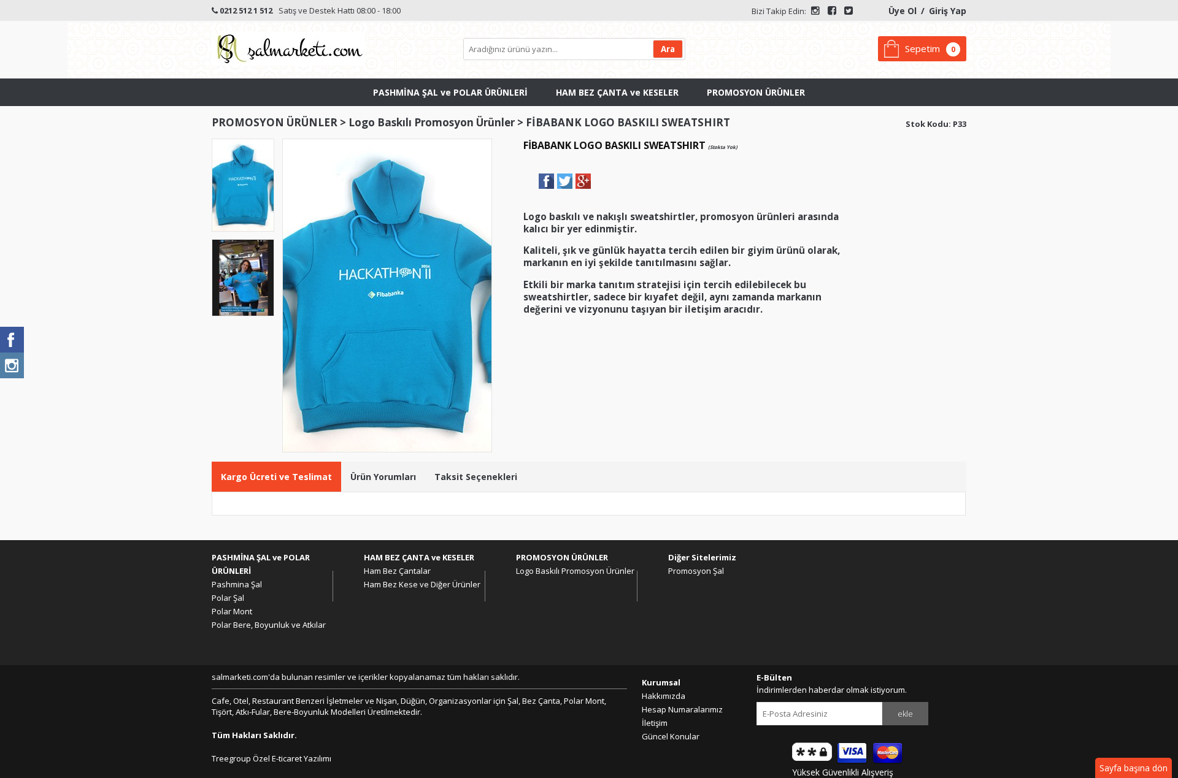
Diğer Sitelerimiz (702, 557)
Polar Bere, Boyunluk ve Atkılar (269, 624)
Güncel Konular (670, 736)
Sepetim (922, 48)
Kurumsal (661, 682)
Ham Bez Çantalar (397, 570)
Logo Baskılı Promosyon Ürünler (431, 122)
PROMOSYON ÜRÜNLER (756, 92)
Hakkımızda (663, 695)
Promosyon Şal (696, 570)
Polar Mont (232, 611)
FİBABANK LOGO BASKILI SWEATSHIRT (628, 122)
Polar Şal (228, 597)
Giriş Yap (947, 11)
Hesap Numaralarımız (682, 709)
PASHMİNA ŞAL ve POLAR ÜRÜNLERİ (450, 92)
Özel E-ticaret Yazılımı (291, 758)
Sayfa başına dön (1133, 768)
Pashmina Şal (237, 584)
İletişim (655, 722)
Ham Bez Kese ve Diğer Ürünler (422, 584)
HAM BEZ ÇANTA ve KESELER (617, 92)
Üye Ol (902, 11)
